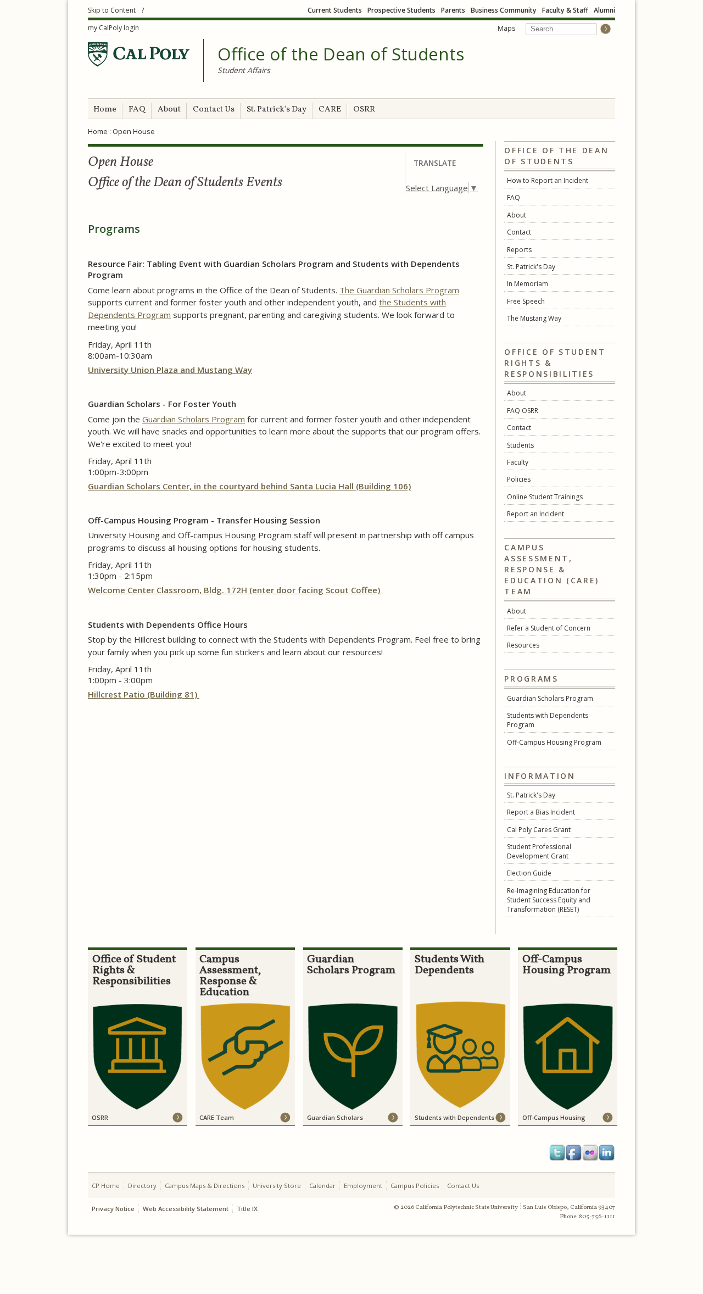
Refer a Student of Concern (548, 628)
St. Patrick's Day (276, 109)
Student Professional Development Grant (539, 851)
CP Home (106, 1185)
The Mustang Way (534, 318)
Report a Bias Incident (541, 812)
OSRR (364, 109)
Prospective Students (401, 10)
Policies (519, 479)
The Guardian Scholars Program (399, 290)
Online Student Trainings (545, 496)
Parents (453, 10)
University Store (277, 1185)
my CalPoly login (113, 27)
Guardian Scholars (335, 1117)
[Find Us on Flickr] (590, 1153)
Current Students (335, 10)
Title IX (247, 1208)
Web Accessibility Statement (185, 1208)
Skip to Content (112, 10)
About (169, 109)
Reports (519, 249)
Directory (142, 1185)
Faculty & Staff (565, 10)
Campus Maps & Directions (204, 1185)
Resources (523, 645)
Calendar (322, 1185)
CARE (330, 109)
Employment (363, 1185)
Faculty (517, 462)
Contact (519, 232)
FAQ (137, 109)
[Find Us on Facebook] (574, 1153)
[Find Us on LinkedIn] (607, 1153)
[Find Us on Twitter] (557, 1153)
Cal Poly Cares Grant (539, 829)
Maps (506, 28)
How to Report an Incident (547, 180)
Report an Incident (535, 513)
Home (104, 109)
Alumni (604, 10)
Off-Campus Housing (553, 1117)
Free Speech (526, 301)
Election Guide (529, 873)
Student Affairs (243, 70)
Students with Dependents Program (547, 720)
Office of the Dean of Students (340, 54)
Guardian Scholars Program (550, 698)
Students (520, 445)
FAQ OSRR (522, 410)
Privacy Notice (113, 1208)
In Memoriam (527, 283)
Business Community (504, 10)
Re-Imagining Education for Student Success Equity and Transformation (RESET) (548, 900)
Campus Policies (414, 1185)
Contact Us (214, 109)
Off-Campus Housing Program (554, 742)
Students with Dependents (454, 1117)
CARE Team (216, 1117)
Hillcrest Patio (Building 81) (143, 694)
